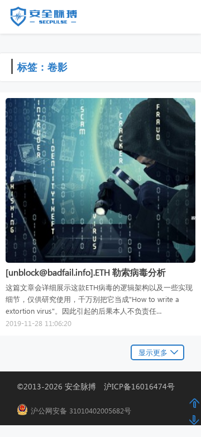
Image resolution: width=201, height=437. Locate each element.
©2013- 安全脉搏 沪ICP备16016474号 (100, 386)
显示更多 (153, 352)
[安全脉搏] (52, 19)
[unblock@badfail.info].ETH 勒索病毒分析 (86, 272)
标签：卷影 (42, 66)
